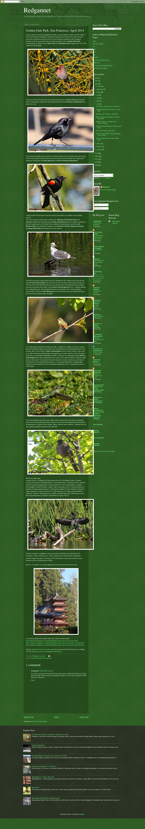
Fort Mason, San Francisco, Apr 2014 (107, 106)
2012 (96, 156)
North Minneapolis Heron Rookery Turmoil (98, 262)
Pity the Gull (96, 363)
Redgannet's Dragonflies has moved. (97, 375)
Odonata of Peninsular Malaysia (96, 301)
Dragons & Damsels (96, 288)
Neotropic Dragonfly (96, 444)
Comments (98, 208)
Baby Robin (35, 787)
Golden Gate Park (36, 658)
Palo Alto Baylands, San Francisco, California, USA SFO (49, 756)
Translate (107, 178)
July (97, 95)
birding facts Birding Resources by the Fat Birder (97, 400)
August (98, 92)
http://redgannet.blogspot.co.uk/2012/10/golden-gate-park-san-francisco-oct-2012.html (55, 643)
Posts (97, 205)
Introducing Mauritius (38, 745)
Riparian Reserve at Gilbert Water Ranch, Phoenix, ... (106, 122)
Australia (95, 57)
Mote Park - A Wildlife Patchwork (97, 325)
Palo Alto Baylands (32, 651)
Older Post (83, 717)
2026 (96, 78)
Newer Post (29, 717)
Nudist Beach (57, 651)
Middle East (96, 63)
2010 (96, 162)
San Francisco (47, 658)
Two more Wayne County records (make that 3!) (98, 237)
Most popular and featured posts (103, 65)
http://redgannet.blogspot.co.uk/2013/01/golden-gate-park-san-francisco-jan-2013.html (55, 645)
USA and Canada (98, 44)
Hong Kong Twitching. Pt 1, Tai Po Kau (44, 766)
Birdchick (96, 259)
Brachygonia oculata (97, 291)
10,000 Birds (97, 221)
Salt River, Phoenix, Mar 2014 (105, 131)
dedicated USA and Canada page (43, 649)
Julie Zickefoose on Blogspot (98, 247)
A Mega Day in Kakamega (97, 223)
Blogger (82, 814)
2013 (96, 153)
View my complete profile (108, 190)
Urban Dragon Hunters (97, 233)
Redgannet (37, 10)
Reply (32, 680)
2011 (96, 159)
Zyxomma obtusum (96, 306)
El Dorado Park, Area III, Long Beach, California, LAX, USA (50, 734)
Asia (94, 55)
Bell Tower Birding (96, 360)
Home (56, 717)
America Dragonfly (96, 431)
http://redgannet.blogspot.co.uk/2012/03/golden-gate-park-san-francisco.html (52, 641)
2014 (96, 84)
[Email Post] (49, 656)
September (100, 89)
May (98, 101)
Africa (94, 52)
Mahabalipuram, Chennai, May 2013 (43, 777)
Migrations (96, 314)
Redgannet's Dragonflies (97, 371)
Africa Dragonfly (98, 438)
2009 (96, 165)
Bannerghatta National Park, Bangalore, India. (46, 798)
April (98, 104)
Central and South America (101, 60)
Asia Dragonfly (98, 424)
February (99, 146)
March (98, 143)
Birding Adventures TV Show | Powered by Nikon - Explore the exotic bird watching (98, 414)
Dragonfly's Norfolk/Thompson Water (98, 339)
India (94, 49)
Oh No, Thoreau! (98, 352)
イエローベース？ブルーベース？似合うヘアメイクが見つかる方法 (98, 277)
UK (94, 46)
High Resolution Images (100, 68)
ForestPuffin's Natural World (97, 335)
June (98, 98)
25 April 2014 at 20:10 (46, 671)
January (99, 149)
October (99, 86)
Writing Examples (98, 316)
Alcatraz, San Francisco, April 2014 (107, 114)
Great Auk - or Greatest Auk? (97, 349)
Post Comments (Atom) (39, 721)
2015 (96, 81)
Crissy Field (43, 651)
